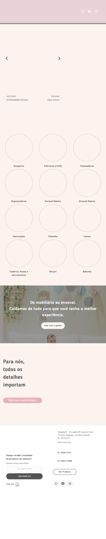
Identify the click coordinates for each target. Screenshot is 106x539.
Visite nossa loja (64, 442)
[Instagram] (96, 11)
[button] (53, 325)
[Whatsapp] (83, 11)
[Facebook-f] (89, 11)
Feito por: (10, 484)
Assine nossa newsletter (17, 463)
